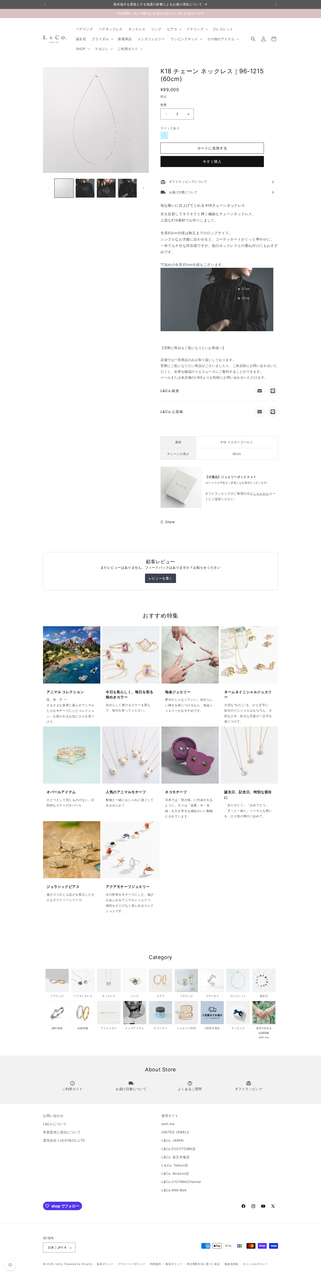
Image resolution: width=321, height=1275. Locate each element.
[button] (174, 29)
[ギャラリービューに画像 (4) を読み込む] (127, 188)
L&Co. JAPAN (172, 1141)
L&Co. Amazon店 (175, 1174)
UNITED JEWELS (175, 1132)
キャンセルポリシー (255, 1264)
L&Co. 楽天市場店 (175, 1157)
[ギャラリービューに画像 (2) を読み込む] (85, 188)
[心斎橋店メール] (259, 412)
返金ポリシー (105, 1264)
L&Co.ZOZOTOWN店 (178, 1149)
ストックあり (170, 128)
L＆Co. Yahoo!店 (174, 1165)
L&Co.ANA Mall (173, 1190)
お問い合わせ (53, 1116)
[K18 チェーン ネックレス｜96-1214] (216, 330)
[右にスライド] (143, 188)
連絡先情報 (231, 1264)
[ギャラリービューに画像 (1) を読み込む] (64, 188)
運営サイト (170, 1116)
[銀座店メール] (259, 391)
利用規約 (155, 1264)
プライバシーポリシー (131, 1264)
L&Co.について (55, 1124)
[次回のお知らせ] (276, 4)
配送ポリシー (174, 1264)
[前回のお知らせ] (44, 4)
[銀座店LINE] (273, 391)
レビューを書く (160, 578)
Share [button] (170, 522)
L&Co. (59, 1264)
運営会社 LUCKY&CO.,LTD (64, 1141)
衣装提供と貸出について (62, 1132)
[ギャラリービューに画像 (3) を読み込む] (106, 188)
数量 (163, 105)
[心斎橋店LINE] (273, 412)
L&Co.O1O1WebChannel (181, 1182)
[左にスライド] (48, 188)
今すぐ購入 (212, 161)
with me (167, 1124)
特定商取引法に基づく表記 (203, 1264)
